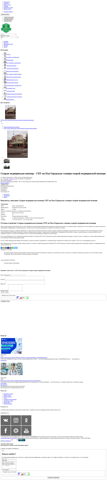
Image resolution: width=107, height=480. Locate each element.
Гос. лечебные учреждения (13, 63)
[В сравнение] (1, 123)
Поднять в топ (4, 184)
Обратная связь (8, 403)
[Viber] (10, 248)
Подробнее (4, 360)
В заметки (21, 178)
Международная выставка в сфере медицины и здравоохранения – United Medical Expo (24, 357)
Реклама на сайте (8, 393)
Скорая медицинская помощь (14, 94)
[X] (8, 248)
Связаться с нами (8, 401)
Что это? (9, 180)
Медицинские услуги (12, 79)
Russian (11, 17)
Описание (6, 194)
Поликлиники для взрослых (13, 85)
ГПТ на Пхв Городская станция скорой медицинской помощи (17, 120)
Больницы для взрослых (12, 57)
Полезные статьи (8, 44)
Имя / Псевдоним (5, 275)
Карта (5, 197)
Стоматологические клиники (14, 96)
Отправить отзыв (5, 301)
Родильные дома (10, 88)
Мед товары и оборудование (13, 74)
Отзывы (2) (7, 195)
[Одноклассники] (4, 248)
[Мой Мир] (6, 248)
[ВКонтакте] (2, 248)
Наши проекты (8, 396)
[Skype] (15, 248)
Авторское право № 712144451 (9, 438)
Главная (6, 41)
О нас (5, 398)
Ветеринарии (9, 60)
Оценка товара (5, 292)
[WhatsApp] (12, 248)
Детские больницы (11, 65)
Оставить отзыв (13, 178)
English (11, 19)
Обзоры (6, 45)
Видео (5, 47)
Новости (6, 42)
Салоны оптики (10, 91)
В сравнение (28, 178)
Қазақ (9, 20)
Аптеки (8, 54)
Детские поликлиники (12, 68)
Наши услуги (7, 395)
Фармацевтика (10, 99)
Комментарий (4, 290)
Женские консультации (12, 71)
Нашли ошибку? (5, 183)
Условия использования (10, 399)
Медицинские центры (12, 82)
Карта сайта (7, 402)
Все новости (4, 385)
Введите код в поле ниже (8, 295)
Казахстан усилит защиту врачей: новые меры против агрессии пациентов (21, 380)
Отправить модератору (53, 477)
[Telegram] (17, 248)
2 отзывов (5, 178)
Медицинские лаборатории (13, 77)
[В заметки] (2, 123)
